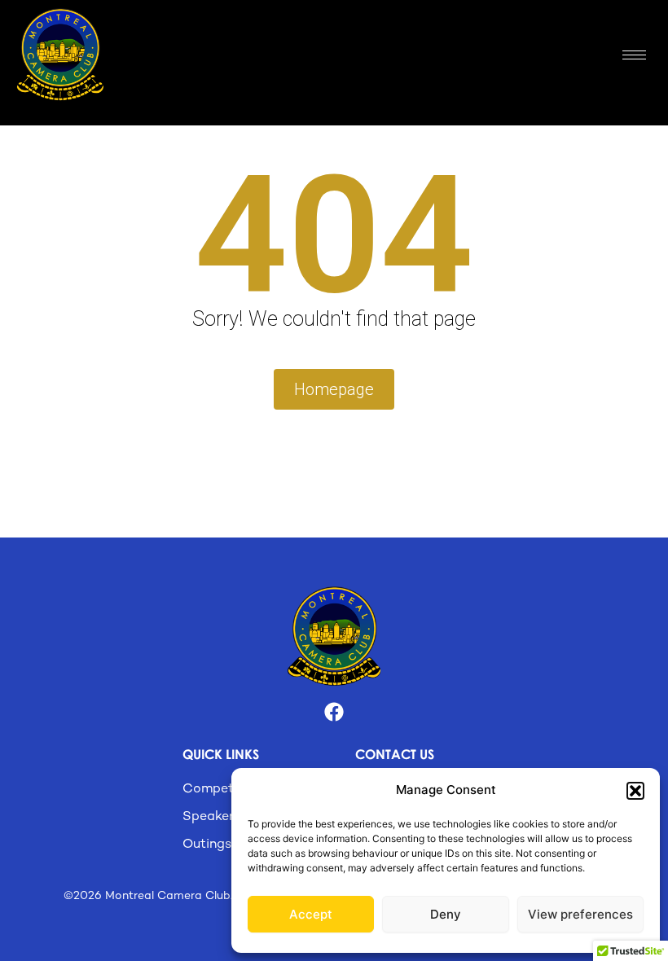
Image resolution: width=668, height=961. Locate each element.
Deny (445, 914)
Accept (310, 914)
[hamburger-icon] (634, 55)
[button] (635, 791)
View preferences (580, 914)
